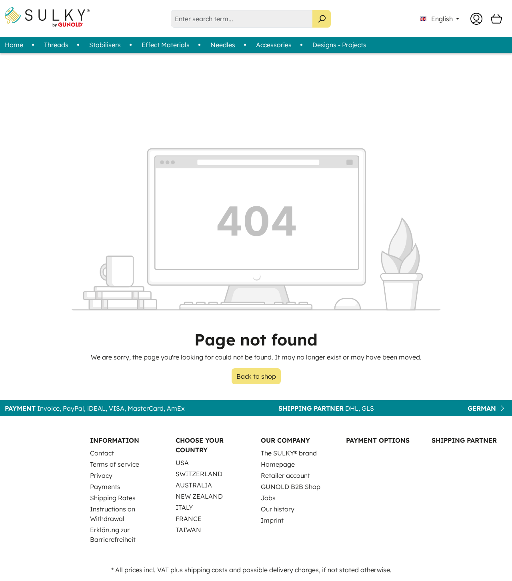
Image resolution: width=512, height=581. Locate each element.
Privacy (101, 475)
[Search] (321, 19)
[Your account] (476, 19)
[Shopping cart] (496, 19)
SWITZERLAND (199, 474)
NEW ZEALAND (199, 496)
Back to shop (256, 376)
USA (182, 463)
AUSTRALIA (194, 485)
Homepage (278, 464)
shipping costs (206, 570)
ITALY (184, 507)
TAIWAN (188, 530)
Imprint (272, 520)
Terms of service (114, 464)
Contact (102, 453)
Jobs (268, 498)
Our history (277, 509)
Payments (105, 487)
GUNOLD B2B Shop (290, 487)
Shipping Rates (113, 498)
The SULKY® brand (289, 453)
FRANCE (189, 519)
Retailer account (285, 475)
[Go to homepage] (47, 17)
